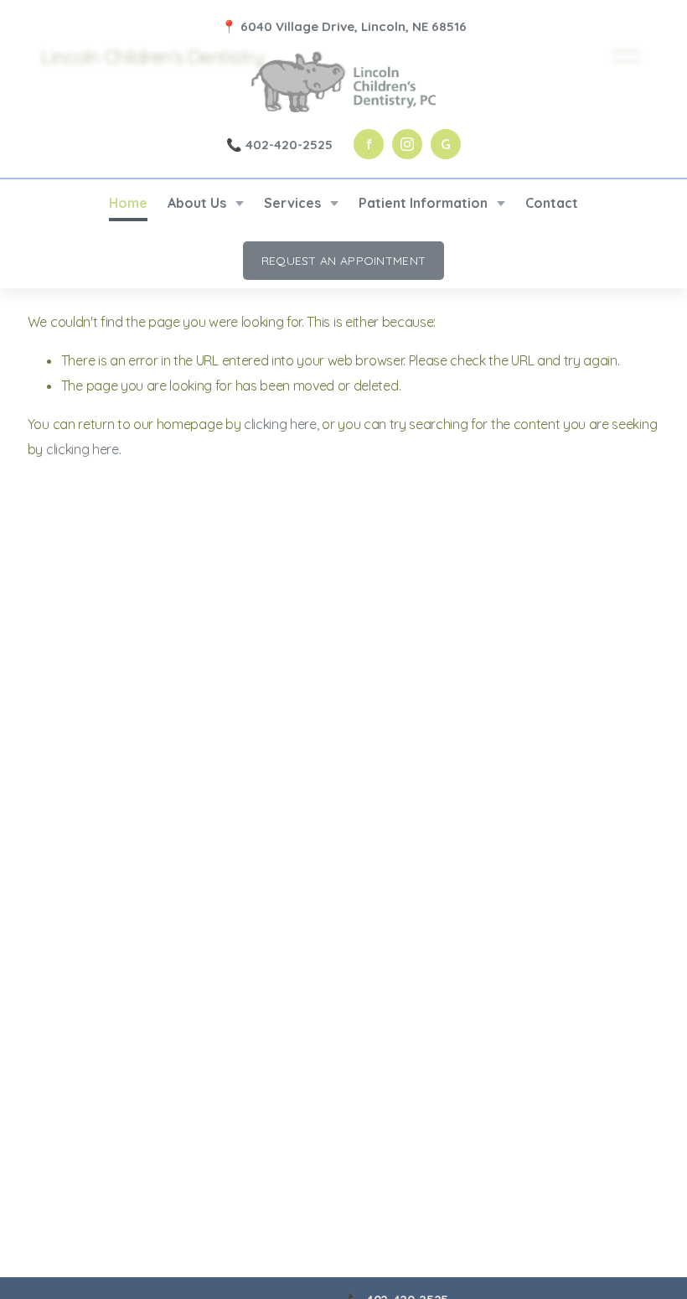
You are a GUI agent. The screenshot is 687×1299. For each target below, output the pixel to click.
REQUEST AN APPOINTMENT (343, 260)
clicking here (280, 424)
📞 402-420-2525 (279, 145)
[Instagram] (407, 144)
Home (128, 202)
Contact (551, 202)
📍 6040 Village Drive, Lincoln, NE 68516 (344, 26)
